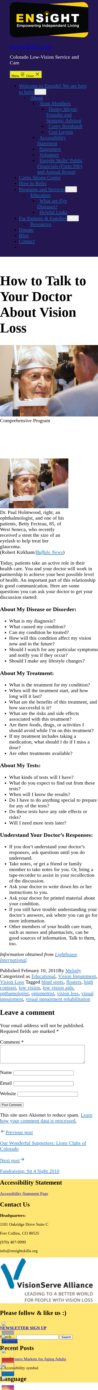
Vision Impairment (77, 976)
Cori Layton (61, 132)
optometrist (42, 993)
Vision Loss (12, 982)
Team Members (55, 103)
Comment (12, 1042)
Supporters (50, 149)
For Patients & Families (43, 218)
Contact (27, 241)
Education (40, 195)
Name (6, 1072)
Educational (43, 976)
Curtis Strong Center (40, 177)
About (36, 97)
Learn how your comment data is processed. (46, 1117)
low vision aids (58, 987)
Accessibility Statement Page (24, 1193)
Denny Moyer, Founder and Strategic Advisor (63, 114)
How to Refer (32, 183)
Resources (40, 224)
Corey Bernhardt (65, 126)
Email (6, 1083)
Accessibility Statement (51, 140)
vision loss (68, 993)
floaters (73, 982)
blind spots (52, 982)
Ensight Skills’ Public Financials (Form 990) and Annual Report (60, 166)
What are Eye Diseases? (52, 203)
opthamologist (14, 993)
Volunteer (49, 154)
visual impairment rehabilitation (58, 999)
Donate (26, 230)
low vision (29, 987)
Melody (73, 970)
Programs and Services (42, 189)
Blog (24, 235)
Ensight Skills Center (31, 46)
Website (8, 1093)
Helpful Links (53, 212)
